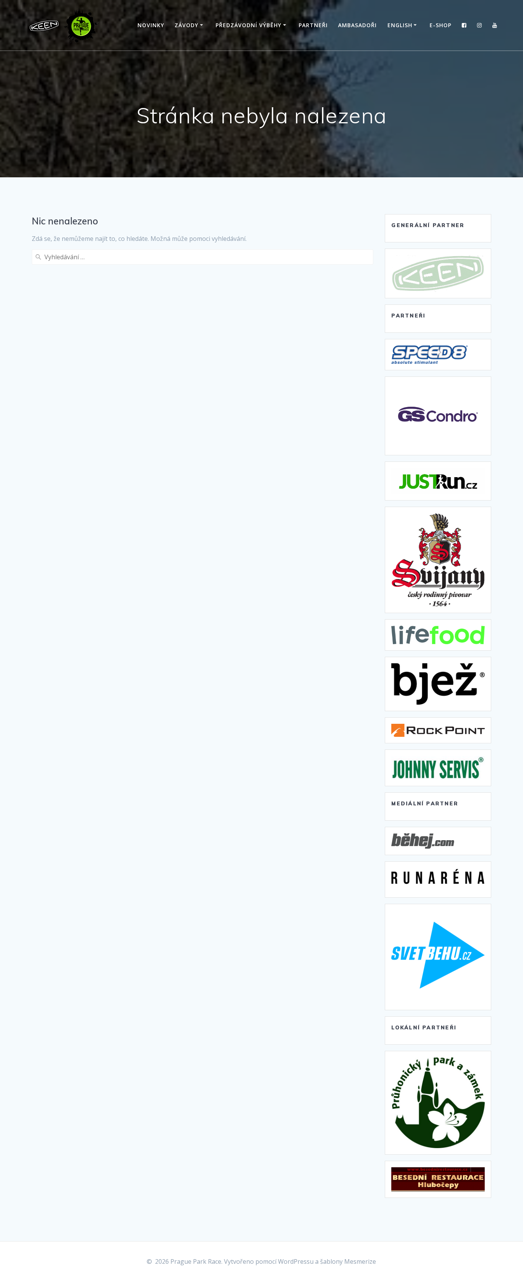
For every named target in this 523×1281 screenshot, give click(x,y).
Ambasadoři (357, 25)
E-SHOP (440, 25)
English (399, 25)
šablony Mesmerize (348, 1261)
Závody (186, 25)
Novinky (150, 25)
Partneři (313, 25)
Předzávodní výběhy (248, 25)
